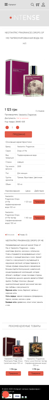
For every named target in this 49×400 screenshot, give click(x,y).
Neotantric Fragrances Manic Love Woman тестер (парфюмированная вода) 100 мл (35, 362)
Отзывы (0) (23, 235)
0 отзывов (40, 111)
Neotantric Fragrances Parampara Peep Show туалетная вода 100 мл (13, 361)
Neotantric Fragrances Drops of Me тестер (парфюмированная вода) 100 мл (13, 217)
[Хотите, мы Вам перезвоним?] (5, 394)
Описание (10, 235)
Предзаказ (18, 134)
